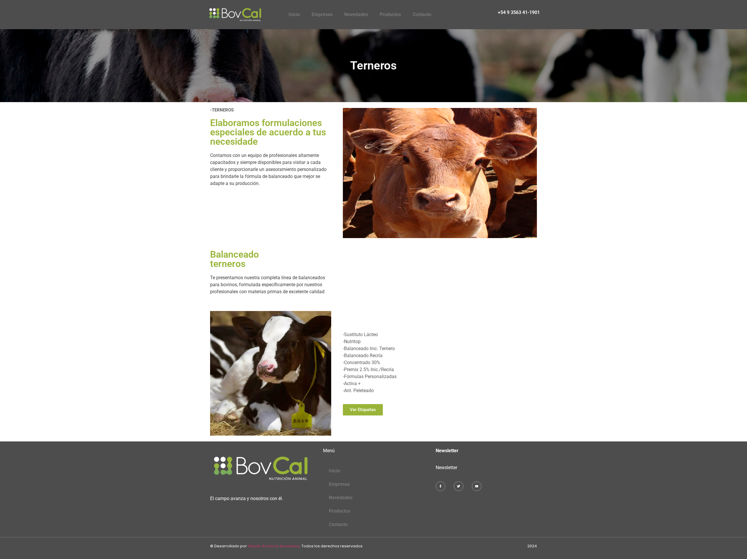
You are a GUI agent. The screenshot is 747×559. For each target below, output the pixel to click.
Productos (390, 14)
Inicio (294, 14)
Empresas (322, 14)
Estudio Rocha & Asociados (274, 546)
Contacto (422, 14)
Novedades (356, 14)
